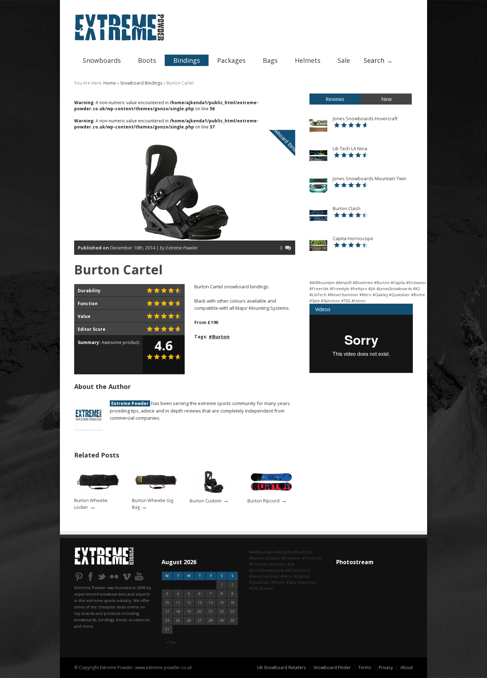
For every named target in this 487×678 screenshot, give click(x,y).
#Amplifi (344, 282)
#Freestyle (339, 288)
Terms (364, 667)
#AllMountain (322, 282)
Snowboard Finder (332, 667)
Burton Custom (205, 501)
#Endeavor (416, 282)
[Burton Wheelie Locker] (98, 494)
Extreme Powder (130, 403)
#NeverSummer (343, 294)
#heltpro (358, 288)
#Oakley (380, 294)
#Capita (398, 282)
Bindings (186, 60)
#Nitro (365, 294)
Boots (147, 60)
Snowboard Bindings (141, 83)
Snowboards (102, 60)
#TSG (345, 300)
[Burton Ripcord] (271, 494)
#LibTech (318, 294)
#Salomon (330, 300)
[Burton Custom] (213, 494)
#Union (358, 300)
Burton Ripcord (263, 501)
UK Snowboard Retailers (281, 667)
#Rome (418, 294)
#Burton (219, 336)
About (406, 667)
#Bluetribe (363, 282)
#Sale (314, 300)
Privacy (386, 667)
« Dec (171, 642)
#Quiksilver (399, 294)
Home (109, 83)
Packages (231, 60)
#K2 (416, 288)
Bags (270, 60)
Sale (344, 60)
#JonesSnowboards (394, 288)
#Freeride (319, 288)
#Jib (371, 288)
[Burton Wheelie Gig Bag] (156, 494)
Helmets (308, 60)
